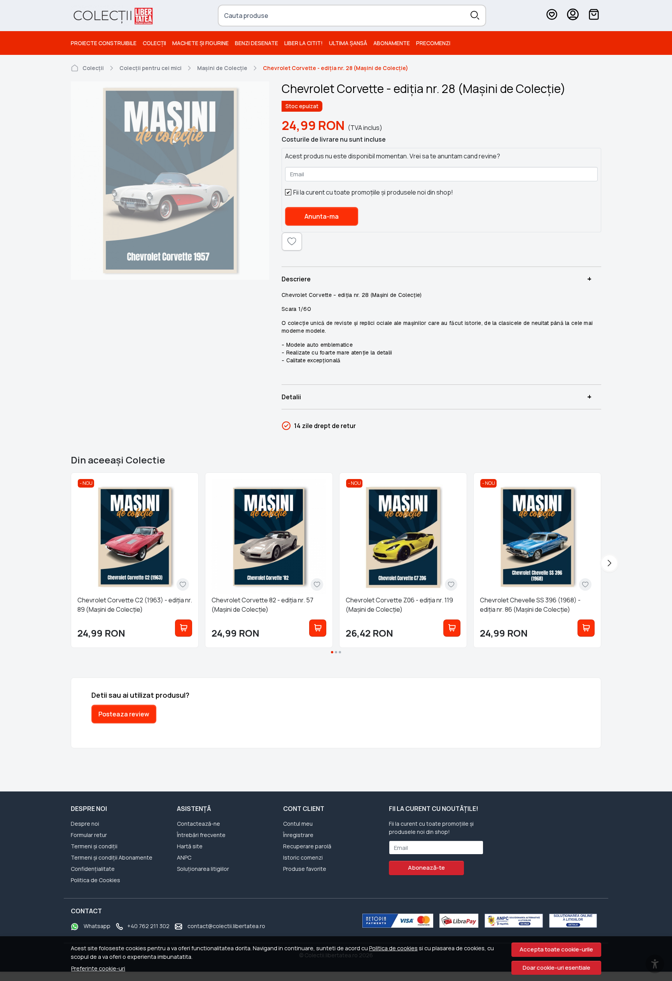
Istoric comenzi (303, 857)
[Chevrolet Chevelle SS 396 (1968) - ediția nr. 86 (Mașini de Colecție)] (537, 536)
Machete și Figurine (200, 43)
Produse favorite (304, 868)
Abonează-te (426, 867)
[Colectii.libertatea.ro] (112, 15)
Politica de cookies (393, 948)
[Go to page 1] (332, 652)
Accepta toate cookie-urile (556, 949)
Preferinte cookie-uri (98, 968)
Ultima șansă (348, 43)
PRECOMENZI (433, 43)
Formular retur (89, 835)
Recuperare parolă (307, 846)
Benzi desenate (256, 43)
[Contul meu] (573, 15)
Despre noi (85, 823)
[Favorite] (552, 15)
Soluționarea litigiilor (203, 868)
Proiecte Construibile (103, 43)
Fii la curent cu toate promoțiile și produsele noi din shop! (373, 192)
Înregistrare (298, 835)
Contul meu (298, 823)
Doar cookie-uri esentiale (556, 967)
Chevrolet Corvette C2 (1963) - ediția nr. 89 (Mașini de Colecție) (134, 605)
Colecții (154, 43)
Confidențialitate (93, 868)
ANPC (184, 857)
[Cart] (594, 15)
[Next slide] (609, 563)
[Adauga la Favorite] (183, 584)
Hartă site (190, 846)
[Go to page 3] (340, 652)
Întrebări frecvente (201, 835)
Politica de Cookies (95, 880)
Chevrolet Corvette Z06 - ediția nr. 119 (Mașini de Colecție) (399, 605)
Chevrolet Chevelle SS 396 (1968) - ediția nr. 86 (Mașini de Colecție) (530, 605)
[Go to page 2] (336, 652)
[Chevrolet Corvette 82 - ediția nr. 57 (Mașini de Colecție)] (269, 536)
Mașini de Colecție (222, 68)
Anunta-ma (321, 216)
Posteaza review (123, 714)
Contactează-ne (198, 823)
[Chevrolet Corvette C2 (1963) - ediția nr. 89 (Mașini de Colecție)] (134, 536)
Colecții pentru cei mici (150, 68)
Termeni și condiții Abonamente (111, 857)
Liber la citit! (303, 43)
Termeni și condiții (94, 846)
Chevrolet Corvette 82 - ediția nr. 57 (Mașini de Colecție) (262, 605)
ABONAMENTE (391, 43)
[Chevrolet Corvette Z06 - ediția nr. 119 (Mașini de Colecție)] (403, 536)
